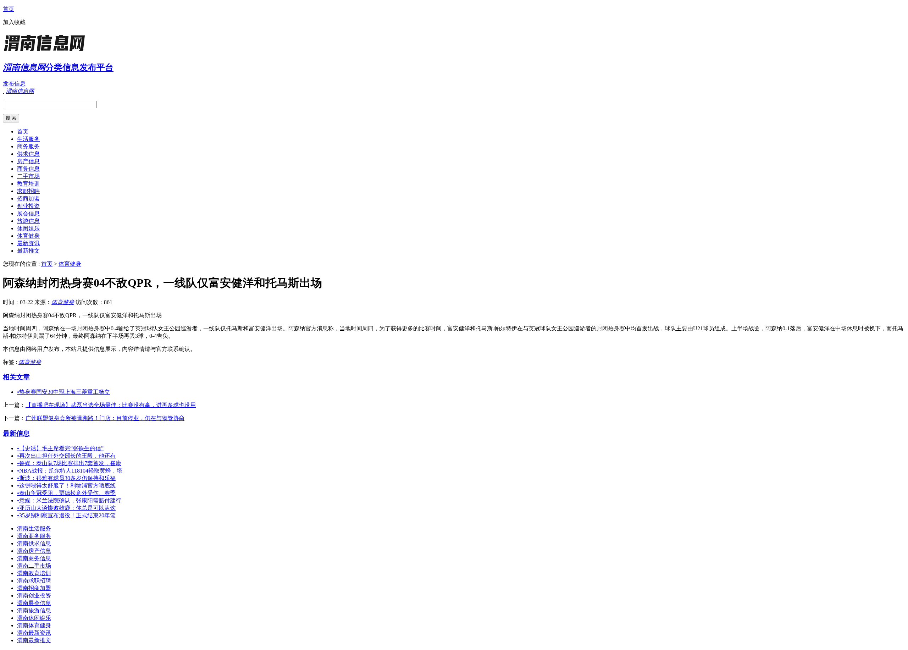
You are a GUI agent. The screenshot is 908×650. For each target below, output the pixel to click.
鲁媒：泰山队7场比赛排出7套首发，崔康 (69, 463)
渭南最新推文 (34, 640)
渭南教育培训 (34, 573)
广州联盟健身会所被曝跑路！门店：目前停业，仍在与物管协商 (105, 418)
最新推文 (28, 251)
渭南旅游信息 (34, 610)
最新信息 (16, 433)
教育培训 (28, 184)
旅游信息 (28, 221)
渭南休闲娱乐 (34, 618)
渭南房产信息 (34, 551)
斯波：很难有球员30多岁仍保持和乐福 (66, 478)
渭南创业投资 (34, 596)
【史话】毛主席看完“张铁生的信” (60, 448)
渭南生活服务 (34, 528)
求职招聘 (28, 191)
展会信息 (28, 213)
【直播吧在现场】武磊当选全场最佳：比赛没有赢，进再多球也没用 (111, 405)
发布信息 (14, 84)
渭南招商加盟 (34, 588)
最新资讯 (28, 243)
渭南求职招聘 (34, 581)
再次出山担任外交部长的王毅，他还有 (66, 456)
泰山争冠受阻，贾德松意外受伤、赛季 (66, 493)
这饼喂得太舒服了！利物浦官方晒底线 (66, 486)
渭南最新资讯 (34, 633)
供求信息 (28, 154)
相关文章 (16, 377)
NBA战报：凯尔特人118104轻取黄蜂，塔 (69, 471)
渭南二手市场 (34, 566)
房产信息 (28, 161)
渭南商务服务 (34, 536)
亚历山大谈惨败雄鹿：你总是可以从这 (66, 508)
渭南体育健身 (34, 625)
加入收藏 (14, 22)
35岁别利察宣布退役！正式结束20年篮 (66, 515)
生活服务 (28, 139)
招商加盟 (28, 198)
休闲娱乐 (28, 228)
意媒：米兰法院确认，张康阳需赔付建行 (69, 500)
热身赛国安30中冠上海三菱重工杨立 (63, 392)
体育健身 (28, 236)
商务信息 (28, 169)
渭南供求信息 (34, 543)
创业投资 (28, 206)
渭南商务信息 (34, 558)
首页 (8, 9)
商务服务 (28, 146)
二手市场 (28, 176)
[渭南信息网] (47, 51)
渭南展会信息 (34, 603)
